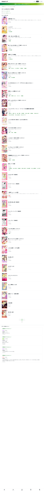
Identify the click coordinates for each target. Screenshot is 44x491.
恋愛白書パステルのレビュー (6, 328)
